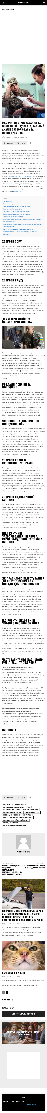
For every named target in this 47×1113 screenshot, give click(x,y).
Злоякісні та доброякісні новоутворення (16, 211)
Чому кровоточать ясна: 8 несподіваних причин (34, 866)
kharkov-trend (11, 137)
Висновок (6, 234)
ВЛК (29, 807)
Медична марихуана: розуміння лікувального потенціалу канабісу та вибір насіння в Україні (12, 869)
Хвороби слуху (8, 204)
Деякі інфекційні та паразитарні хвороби (16, 206)
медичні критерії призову (12, 812)
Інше (12, 9)
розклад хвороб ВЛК (10, 823)
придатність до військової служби (15, 820)
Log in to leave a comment (23, 1014)
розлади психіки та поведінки (21, 176)
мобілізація (27, 815)
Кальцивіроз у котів (14, 972)
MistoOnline (31, 1104)
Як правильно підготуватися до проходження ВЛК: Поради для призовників (22, 225)
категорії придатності (30, 810)
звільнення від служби (11, 810)
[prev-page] (3, 992)
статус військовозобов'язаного (14, 825)
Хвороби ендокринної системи (13, 216)
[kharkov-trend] (4, 137)
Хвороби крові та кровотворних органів (16, 214)
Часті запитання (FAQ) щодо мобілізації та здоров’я (20, 232)
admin (9, 924)
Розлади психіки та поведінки (13, 209)
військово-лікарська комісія (13, 807)
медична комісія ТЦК (32, 812)
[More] (30, 143)
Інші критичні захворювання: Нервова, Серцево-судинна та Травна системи (22, 220)
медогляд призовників (11, 815)
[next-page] (7, 992)
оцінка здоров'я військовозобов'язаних (17, 817)
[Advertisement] (23, 36)
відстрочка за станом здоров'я (14, 804)
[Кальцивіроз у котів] (23, 955)
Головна (5, 9)
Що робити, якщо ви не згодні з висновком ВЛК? (19, 229)
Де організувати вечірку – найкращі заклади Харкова (23, 1033)
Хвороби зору (7, 201)
